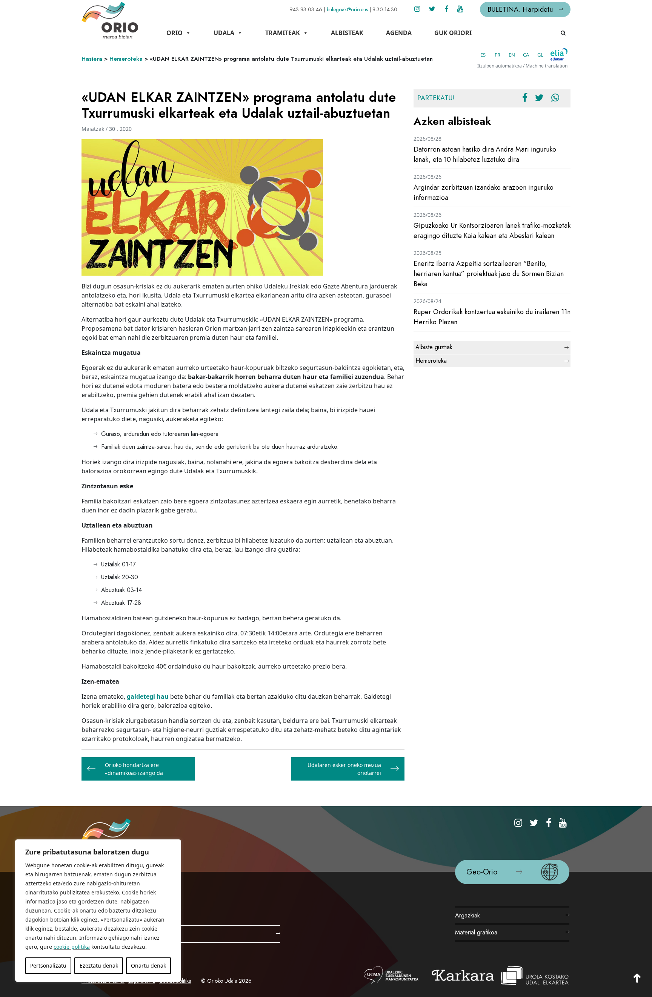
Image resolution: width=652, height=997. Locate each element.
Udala (224, 33)
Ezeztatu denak (99, 965)
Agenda (399, 33)
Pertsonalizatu (48, 965)
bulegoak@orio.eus (347, 9)
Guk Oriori (453, 33)
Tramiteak (282, 33)
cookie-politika (72, 946)
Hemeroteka (126, 59)
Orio (174, 33)
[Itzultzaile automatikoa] (559, 55)
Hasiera (92, 59)
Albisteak (347, 33)
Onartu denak (148, 965)
